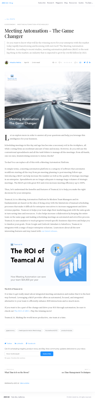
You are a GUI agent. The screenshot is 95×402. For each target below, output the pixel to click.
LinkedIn (20, 343)
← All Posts (10, 19)
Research (50, 3)
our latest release (49, 231)
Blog (66, 3)
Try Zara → (89, 3)
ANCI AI (5, 3)
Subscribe (42, 3)
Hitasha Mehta (15, 62)
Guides (81, 3)
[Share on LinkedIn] (89, 62)
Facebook (31, 343)
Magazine (59, 3)
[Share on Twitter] (85, 62)
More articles (24, 383)
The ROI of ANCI (21, 311)
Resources (73, 3)
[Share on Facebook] (87, 62)
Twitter (9, 343)
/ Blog (10, 3)
